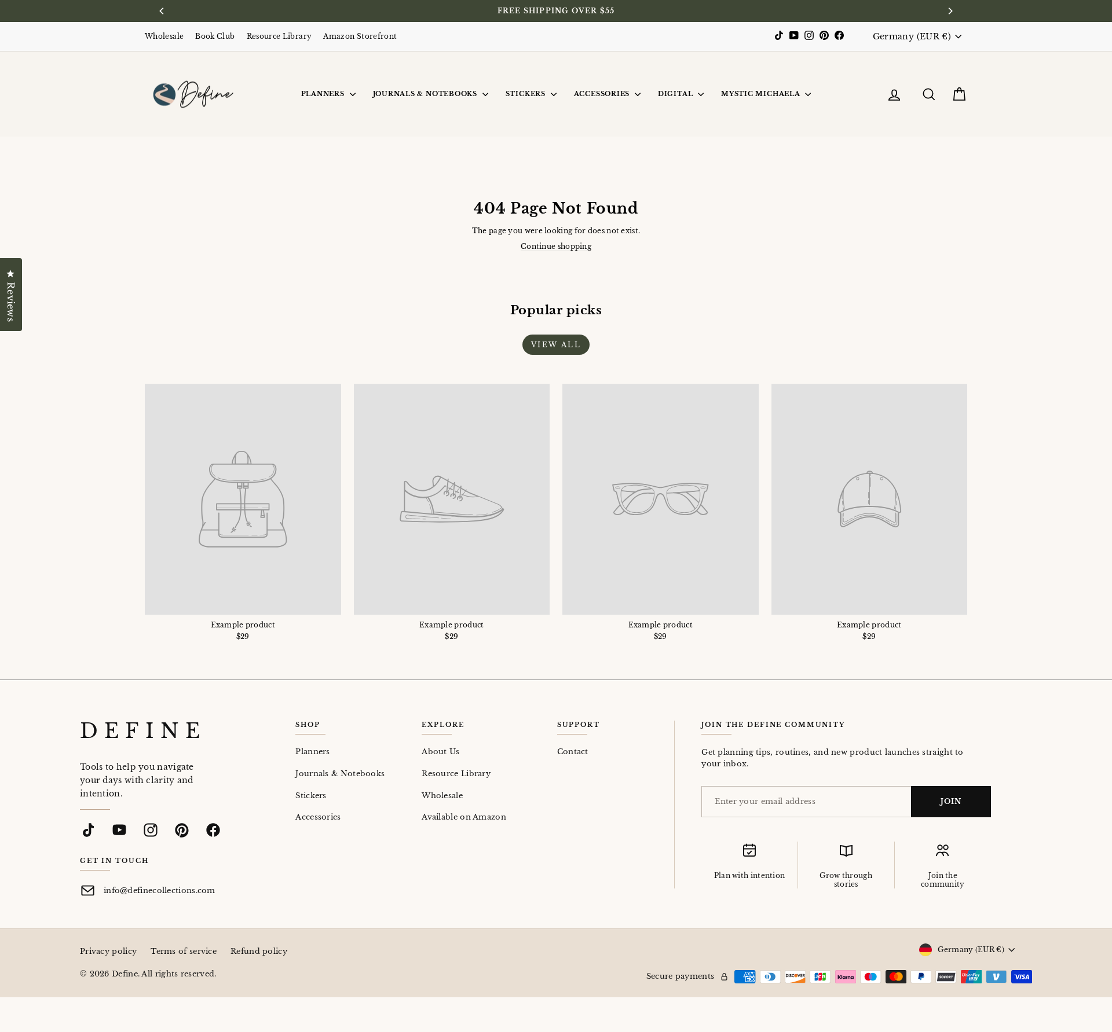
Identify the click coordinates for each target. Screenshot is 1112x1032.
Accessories (603, 94)
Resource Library (279, 36)
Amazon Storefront (360, 36)
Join (951, 801)
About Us (440, 751)
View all (556, 344)
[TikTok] (88, 830)
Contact (572, 751)
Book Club (215, 36)
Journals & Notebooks (426, 94)
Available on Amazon (464, 817)
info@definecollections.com (159, 890)
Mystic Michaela (761, 94)
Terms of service (184, 951)
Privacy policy (108, 951)
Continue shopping (556, 246)
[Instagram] (150, 830)
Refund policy (259, 951)
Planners (324, 94)
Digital (676, 94)
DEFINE (143, 731)
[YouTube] (119, 830)
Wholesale (164, 36)
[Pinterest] (182, 830)
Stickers (527, 94)
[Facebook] (213, 830)
